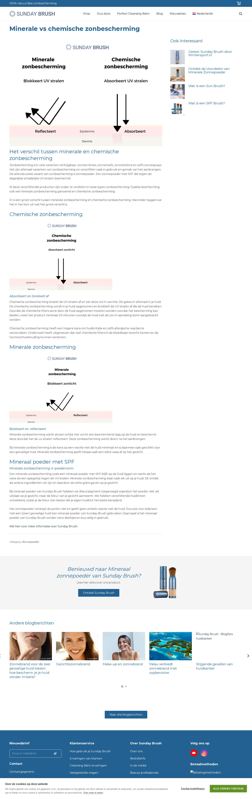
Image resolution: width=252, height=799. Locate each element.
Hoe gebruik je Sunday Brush (90, 751)
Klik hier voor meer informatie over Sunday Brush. (43, 526)
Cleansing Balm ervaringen (88, 765)
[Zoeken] (240, 14)
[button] (122, 686)
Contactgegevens (21, 771)
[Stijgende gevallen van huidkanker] (217, 646)
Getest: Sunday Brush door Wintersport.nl (210, 53)
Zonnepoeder (30, 541)
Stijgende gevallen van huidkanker (214, 666)
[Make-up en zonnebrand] (124, 646)
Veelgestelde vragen (84, 772)
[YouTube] (193, 752)
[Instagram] (204, 752)
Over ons (136, 751)
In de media (138, 765)
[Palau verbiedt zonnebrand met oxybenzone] (170, 646)
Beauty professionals (144, 772)
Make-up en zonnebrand (123, 664)
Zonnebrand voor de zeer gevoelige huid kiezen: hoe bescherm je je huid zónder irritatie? (30, 670)
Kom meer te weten (93, 792)
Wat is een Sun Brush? (206, 86)
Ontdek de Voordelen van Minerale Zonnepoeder (209, 70)
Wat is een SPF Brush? (206, 103)
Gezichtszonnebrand (73, 664)
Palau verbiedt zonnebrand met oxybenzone (163, 668)
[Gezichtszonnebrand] (77, 646)
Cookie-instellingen (193, 788)
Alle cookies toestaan (228, 788)
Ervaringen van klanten (86, 758)
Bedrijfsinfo (138, 758)
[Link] (32, 14)
